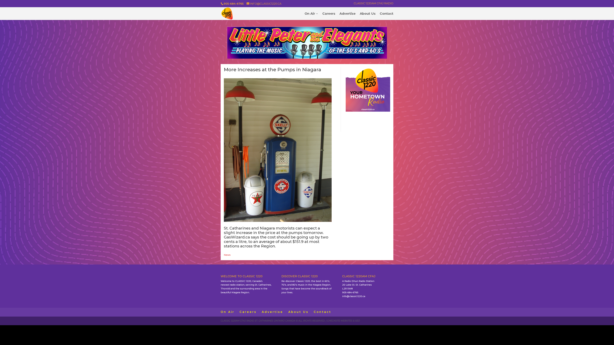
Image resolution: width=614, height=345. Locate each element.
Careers (328, 13)
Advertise (347, 13)
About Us (368, 13)
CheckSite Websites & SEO (343, 320)
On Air (310, 13)
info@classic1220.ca (353, 296)
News (227, 254)
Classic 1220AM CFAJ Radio (373, 3)
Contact (386, 13)
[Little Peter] (307, 57)
